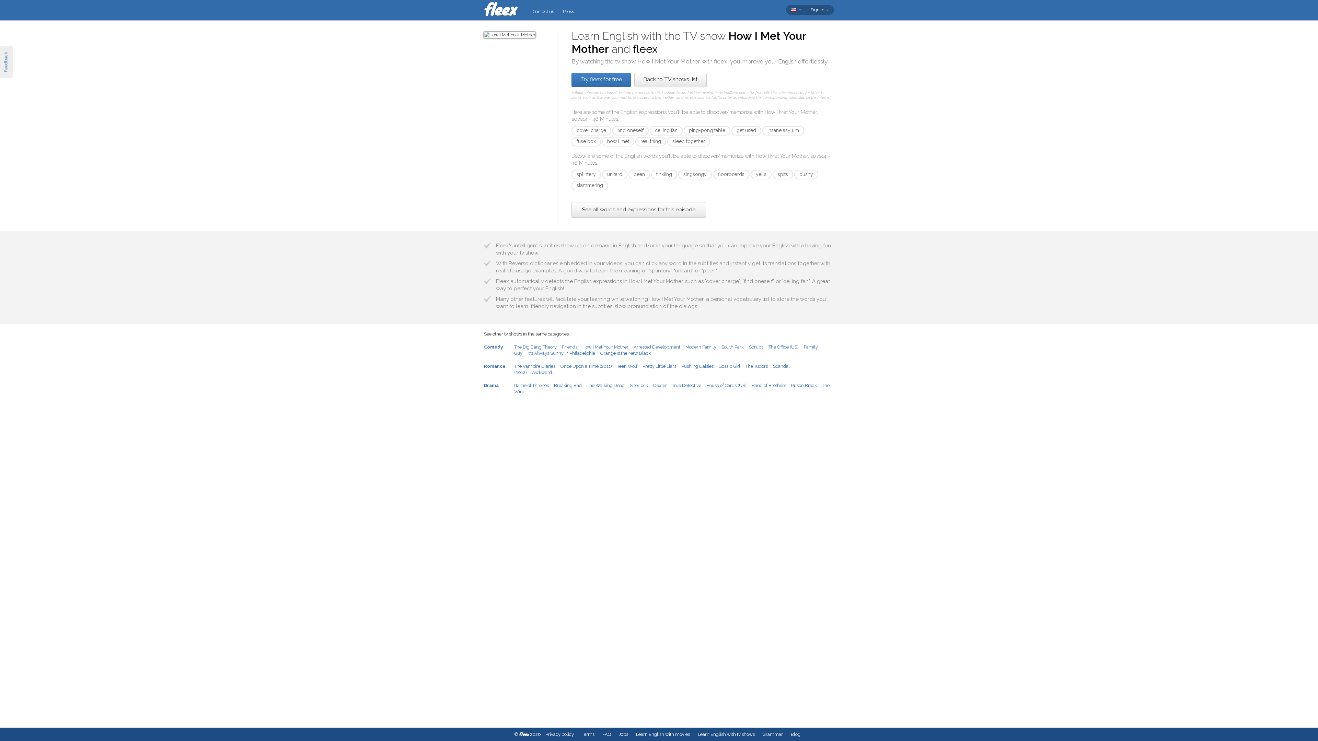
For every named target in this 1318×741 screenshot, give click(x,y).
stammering (590, 185)
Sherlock (639, 385)
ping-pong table (707, 130)
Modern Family (700, 347)
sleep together (688, 141)
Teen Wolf (627, 366)
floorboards (731, 174)
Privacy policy (559, 734)
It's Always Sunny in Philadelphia (561, 353)
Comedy (493, 347)
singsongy (695, 174)
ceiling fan (666, 130)
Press (568, 11)
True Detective (686, 385)
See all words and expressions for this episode (638, 210)
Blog (795, 734)
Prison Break (804, 385)
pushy (806, 174)
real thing (650, 141)
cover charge (591, 130)
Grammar (773, 734)
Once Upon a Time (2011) (586, 366)
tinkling (664, 174)
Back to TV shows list (670, 79)
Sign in (817, 9)
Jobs (623, 734)
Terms (588, 734)
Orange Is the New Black (625, 353)
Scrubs (756, 347)
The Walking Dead (606, 385)
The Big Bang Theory (535, 347)
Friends (569, 347)
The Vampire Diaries (534, 366)
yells (761, 174)
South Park (732, 347)
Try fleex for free (601, 79)
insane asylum (783, 130)
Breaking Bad (568, 385)
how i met (618, 141)
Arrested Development (657, 347)
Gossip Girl (729, 366)
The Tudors (756, 366)
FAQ (606, 734)
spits (783, 174)
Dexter (660, 385)
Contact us (543, 11)
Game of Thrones (531, 385)
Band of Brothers (769, 385)
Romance (495, 366)
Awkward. (542, 372)
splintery (586, 174)
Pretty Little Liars (659, 366)
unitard (614, 174)
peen (639, 174)
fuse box (586, 141)
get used (746, 130)
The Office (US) (783, 347)
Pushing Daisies (697, 366)
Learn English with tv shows (726, 734)
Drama (491, 385)
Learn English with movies (663, 734)
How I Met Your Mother (605, 347)
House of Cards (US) (726, 385)
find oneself (630, 130)
